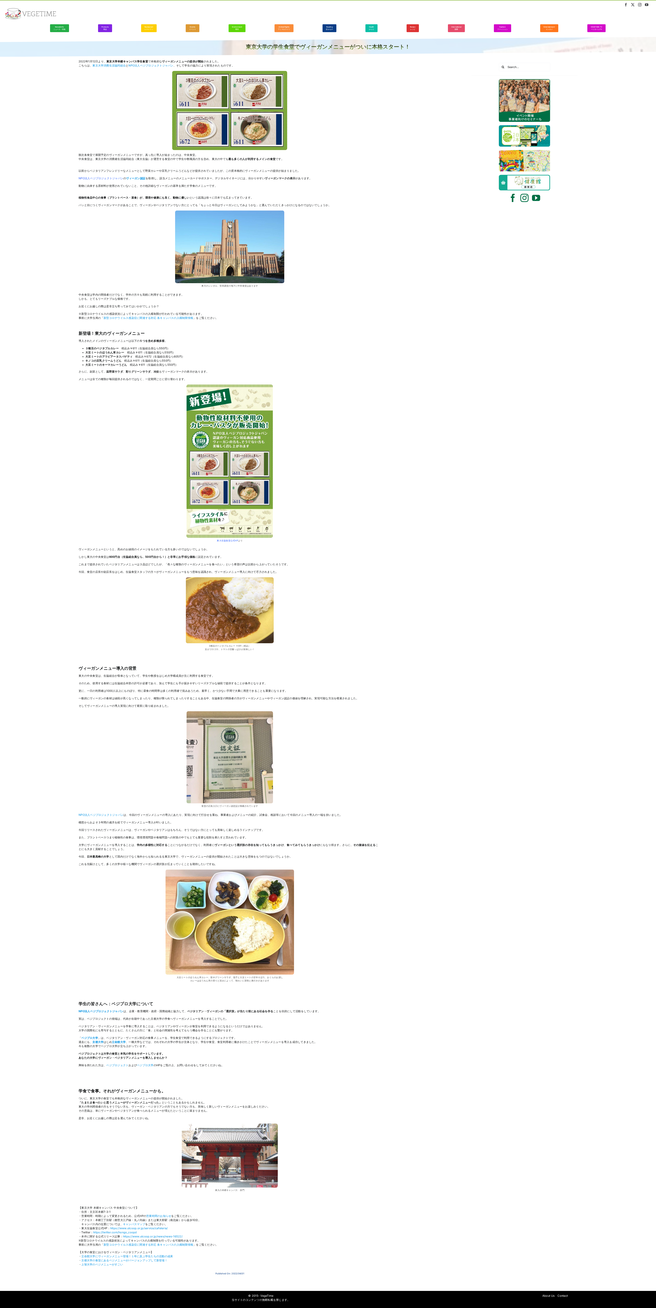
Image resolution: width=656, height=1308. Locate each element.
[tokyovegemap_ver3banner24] (524, 151)
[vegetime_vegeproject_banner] (524, 80)
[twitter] (632, 4)
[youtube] (646, 4)
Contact (562, 1295)
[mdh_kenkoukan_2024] (524, 176)
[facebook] (626, 4)
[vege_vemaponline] (524, 126)
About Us (548, 1295)
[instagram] (639, 4)
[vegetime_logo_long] (30, 9)
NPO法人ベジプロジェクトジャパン (101, 178)
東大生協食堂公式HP (227, 540)
